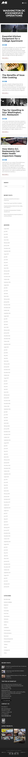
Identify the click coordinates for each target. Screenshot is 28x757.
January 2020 (6, 428)
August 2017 (6, 510)
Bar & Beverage (7, 599)
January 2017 (6, 530)
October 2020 (6, 406)
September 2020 (7, 409)
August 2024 (6, 285)
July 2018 (5, 479)
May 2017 (6, 519)
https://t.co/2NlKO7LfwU (6, 685)
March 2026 (6, 239)
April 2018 (6, 488)
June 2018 (6, 482)
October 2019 (6, 437)
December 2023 (7, 304)
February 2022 (7, 364)
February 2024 (7, 299)
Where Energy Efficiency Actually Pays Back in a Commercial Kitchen (13, 215)
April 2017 (6, 521)
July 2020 (5, 411)
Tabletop (5, 644)
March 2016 (6, 558)
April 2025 (6, 265)
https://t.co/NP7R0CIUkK (6, 687)
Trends (5, 647)
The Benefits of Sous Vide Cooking (13, 76)
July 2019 (5, 445)
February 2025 (7, 271)
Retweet (5, 690)
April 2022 (6, 358)
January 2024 (6, 302)
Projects (17, 752)
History (5, 624)
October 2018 (6, 471)
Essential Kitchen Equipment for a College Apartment (12, 38)
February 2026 (7, 242)
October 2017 (6, 505)
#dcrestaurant (20, 685)
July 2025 (5, 256)
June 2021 (6, 383)
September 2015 (7, 572)
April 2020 (6, 420)
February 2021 (7, 395)
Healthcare (6, 621)
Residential (6, 636)
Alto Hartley (14, 34)
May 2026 (6, 237)
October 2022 (6, 341)
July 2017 (5, 513)
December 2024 (7, 276)
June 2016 (6, 550)
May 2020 (6, 417)
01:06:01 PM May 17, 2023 (6, 688)
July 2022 (5, 349)
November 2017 (7, 502)
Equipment (6, 605)
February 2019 (7, 459)
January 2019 (6, 462)
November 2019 (7, 434)
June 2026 (6, 234)
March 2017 (6, 524)
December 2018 (7, 465)
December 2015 (7, 564)
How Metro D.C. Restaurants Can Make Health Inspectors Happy (11, 152)
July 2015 (5, 578)
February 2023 (7, 330)
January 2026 (6, 245)
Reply (2, 690)
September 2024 (7, 282)
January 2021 (6, 397)
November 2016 (7, 536)
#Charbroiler (15, 684)
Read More (5, 58)
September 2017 (7, 507)
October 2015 (6, 569)
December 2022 (7, 335)
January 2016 (6, 561)
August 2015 (6, 575)
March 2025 (6, 268)
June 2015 (6, 581)
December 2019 (7, 431)
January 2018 (6, 496)
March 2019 (6, 457)
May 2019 (6, 451)
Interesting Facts (7, 630)
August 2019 (6, 442)
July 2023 (5, 318)
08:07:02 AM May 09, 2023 (6, 696)
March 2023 (6, 327)
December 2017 (7, 499)
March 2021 (6, 392)
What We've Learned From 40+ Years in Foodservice (16, 666)
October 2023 (6, 310)
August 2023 (6, 316)
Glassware (6, 619)
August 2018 (6, 476)
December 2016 (7, 533)
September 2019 (7, 440)
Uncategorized (7, 650)
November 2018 (7, 468)
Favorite (8, 690)
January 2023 (6, 333)
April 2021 (6, 389)
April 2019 (6, 454)
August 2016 (6, 544)
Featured (6, 607)
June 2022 (6, 352)
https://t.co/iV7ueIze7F (5, 694)
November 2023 (7, 307)
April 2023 (6, 324)
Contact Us (23, 752)
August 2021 (6, 378)
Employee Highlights (8, 602)
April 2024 (6, 293)
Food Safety (6, 610)
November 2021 (7, 372)
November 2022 (7, 338)
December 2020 (7, 400)
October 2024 (6, 279)
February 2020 (7, 426)
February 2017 (7, 527)
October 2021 (6, 375)
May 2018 (6, 485)
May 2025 (6, 262)
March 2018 (6, 490)
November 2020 (7, 403)
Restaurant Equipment (8, 638)
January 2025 (6, 273)
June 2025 (6, 259)
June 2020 (6, 414)
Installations (6, 627)
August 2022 (6, 347)
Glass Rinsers (6, 616)
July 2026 (5, 231)
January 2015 (6, 586)
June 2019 (6, 448)
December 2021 (7, 369)
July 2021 (5, 380)
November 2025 (7, 248)
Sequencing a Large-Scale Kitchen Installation (13, 203)
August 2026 (6, 228)
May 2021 (6, 386)
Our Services (10, 752)
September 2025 (7, 251)
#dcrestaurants (14, 685)
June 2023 (6, 321)
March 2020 (6, 423)
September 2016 (7, 541)
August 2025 (6, 254)
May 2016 (6, 552)
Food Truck (6, 613)
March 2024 (6, 296)
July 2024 (5, 287)
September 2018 (7, 474)
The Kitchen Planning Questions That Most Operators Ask (12, 211)
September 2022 (7, 344)
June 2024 (6, 290)
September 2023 (7, 313)
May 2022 (6, 355)
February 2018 (7, 493)
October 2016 (6, 538)
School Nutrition (7, 641)
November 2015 (7, 567)
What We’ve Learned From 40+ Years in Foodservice (11, 199)
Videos (5, 653)
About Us (4, 752)
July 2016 (5, 547)
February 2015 (7, 583)
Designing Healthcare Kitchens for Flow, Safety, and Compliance (13, 206)
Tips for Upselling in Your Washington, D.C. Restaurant (13, 112)
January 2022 (6, 366)
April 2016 (6, 555)
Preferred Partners (8, 633)
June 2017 (6, 516)
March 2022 (6, 361)
